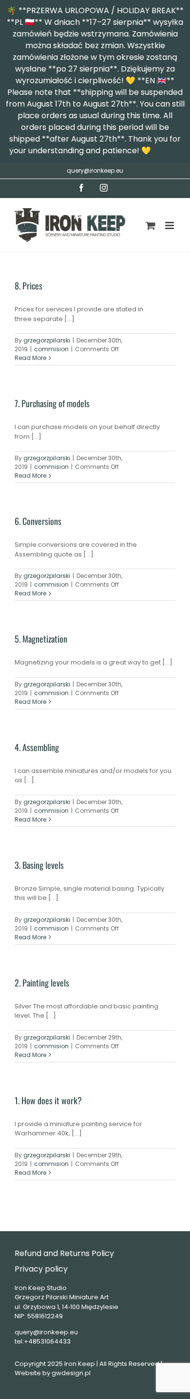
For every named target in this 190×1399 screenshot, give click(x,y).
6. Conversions (38, 521)
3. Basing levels (39, 865)
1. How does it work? (48, 1100)
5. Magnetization (41, 638)
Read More (30, 358)
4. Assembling (37, 747)
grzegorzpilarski (46, 340)
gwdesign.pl (71, 1373)
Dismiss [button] (167, 150)
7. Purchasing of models (52, 403)
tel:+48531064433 (43, 1341)
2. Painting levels (42, 982)
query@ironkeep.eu (95, 170)
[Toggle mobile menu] (170, 225)
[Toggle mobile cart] (150, 225)
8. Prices (28, 285)
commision (51, 349)
